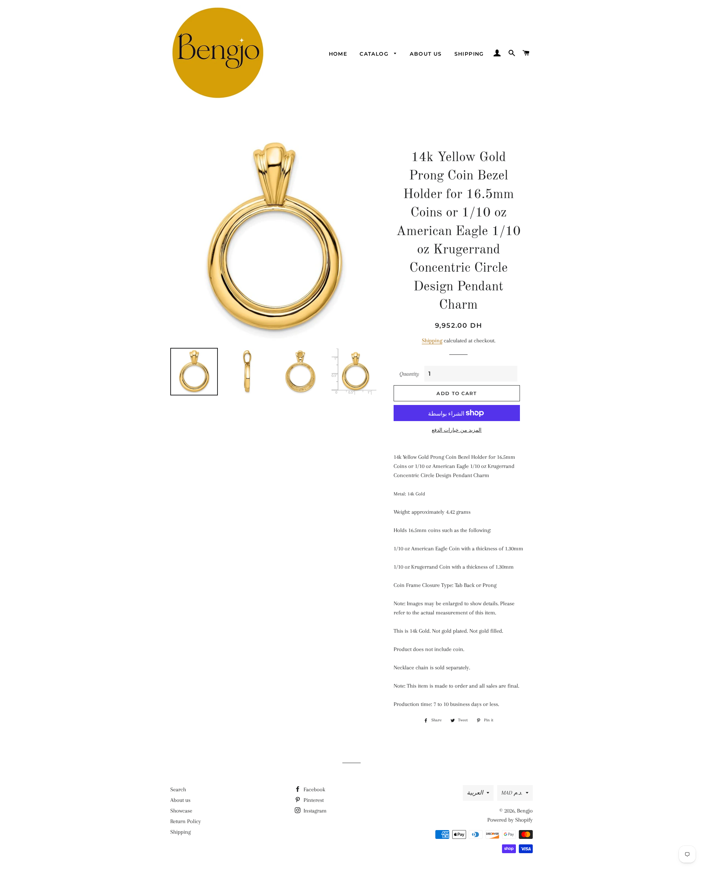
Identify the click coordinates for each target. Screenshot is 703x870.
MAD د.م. (511, 792)
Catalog (375, 54)
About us (426, 54)
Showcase (181, 810)
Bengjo (525, 810)
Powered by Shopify (510, 820)
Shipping (469, 54)
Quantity (409, 374)
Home (338, 54)
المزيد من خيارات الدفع (456, 430)
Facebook (313, 789)
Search (178, 789)
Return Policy (185, 821)
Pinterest (313, 800)
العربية (475, 792)
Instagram (314, 810)
